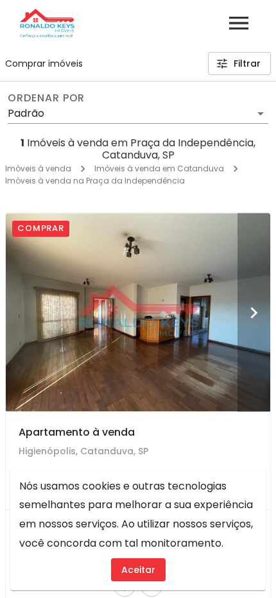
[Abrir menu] (238, 23)
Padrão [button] (26, 113)
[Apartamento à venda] (138, 312)
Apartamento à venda (77, 432)
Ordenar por (46, 98)
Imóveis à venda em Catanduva (159, 168)
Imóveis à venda (38, 168)
